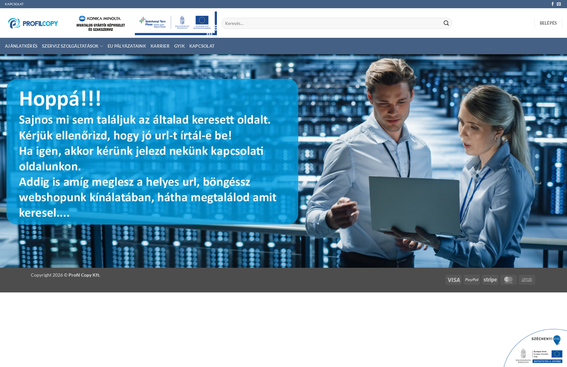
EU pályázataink (127, 46)
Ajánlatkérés (21, 46)
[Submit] (446, 23)
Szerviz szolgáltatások (70, 46)
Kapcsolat (202, 46)
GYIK (179, 46)
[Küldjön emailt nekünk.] (559, 4)
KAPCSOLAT (14, 4)
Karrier (160, 46)
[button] (548, 23)
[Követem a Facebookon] (553, 4)
